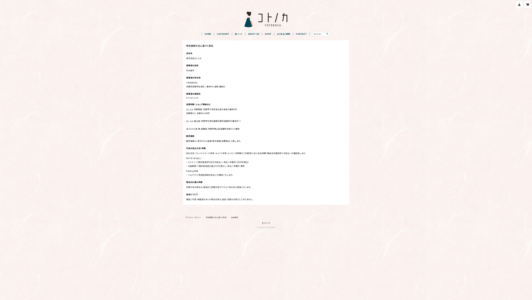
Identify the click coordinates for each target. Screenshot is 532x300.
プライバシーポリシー (193, 217)
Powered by (263, 227)
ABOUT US (253, 34)
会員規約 (234, 217)
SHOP (268, 34)
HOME (208, 34)
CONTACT (301, 34)
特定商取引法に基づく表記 (216, 217)
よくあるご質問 (283, 34)
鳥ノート (238, 34)
